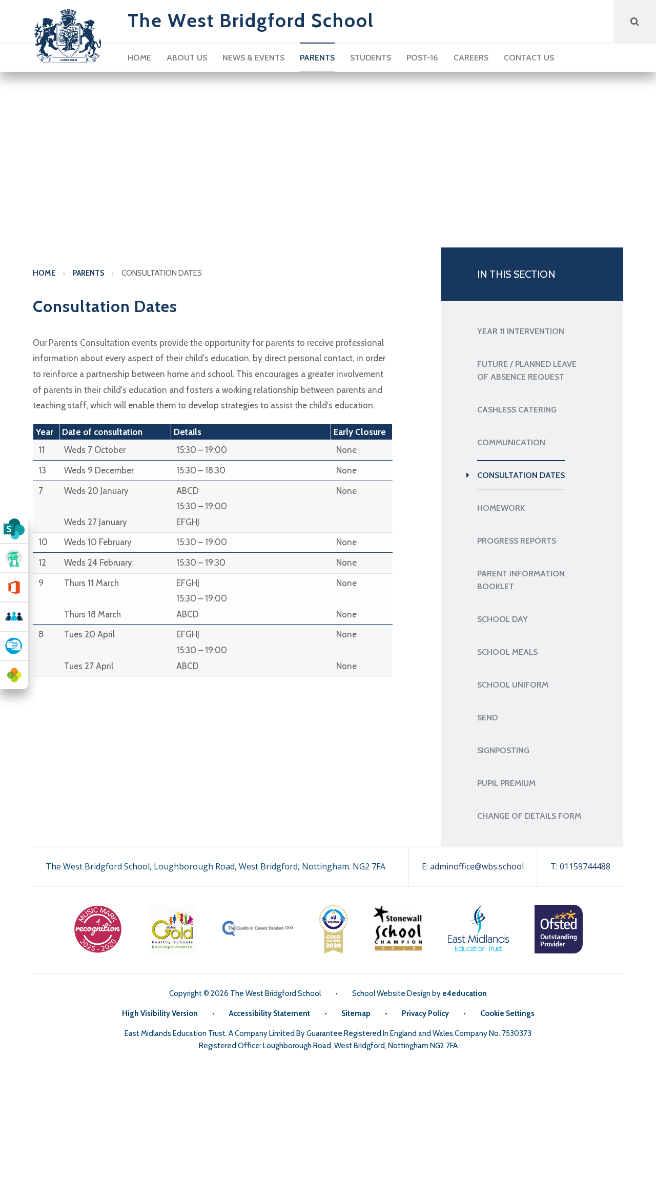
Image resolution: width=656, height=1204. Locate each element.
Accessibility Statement (269, 1013)
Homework (501, 508)
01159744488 (585, 866)
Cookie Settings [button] (507, 1013)
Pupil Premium (506, 783)
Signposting (503, 750)
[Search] (634, 21)
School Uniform (512, 685)
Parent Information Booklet (521, 580)
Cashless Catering (517, 409)
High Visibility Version (160, 1013)
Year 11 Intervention (520, 331)
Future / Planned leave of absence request (527, 370)
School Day (502, 619)
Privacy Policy (425, 1013)
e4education (464, 993)
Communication (511, 442)
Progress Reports (516, 541)
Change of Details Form (529, 816)
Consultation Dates (161, 273)
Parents (88, 273)
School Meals (507, 652)
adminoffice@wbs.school (477, 866)
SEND (487, 717)
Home (44, 273)
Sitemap (356, 1013)
